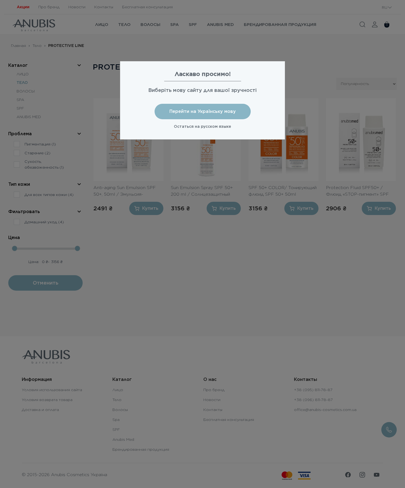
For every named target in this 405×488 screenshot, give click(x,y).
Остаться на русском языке (202, 126)
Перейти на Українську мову (202, 111)
